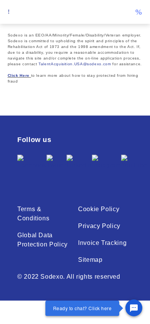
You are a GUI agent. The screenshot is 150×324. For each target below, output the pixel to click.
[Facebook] (32, 168)
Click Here (19, 75)
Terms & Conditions (33, 214)
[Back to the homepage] (75, 12)
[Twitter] (56, 168)
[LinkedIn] (79, 168)
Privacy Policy (99, 226)
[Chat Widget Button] (133, 307)
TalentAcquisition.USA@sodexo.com (74, 64)
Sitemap (90, 259)
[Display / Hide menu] (9, 12)
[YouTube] (134, 168)
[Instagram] (106, 168)
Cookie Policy (98, 209)
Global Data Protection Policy (42, 240)
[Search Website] (138, 12)
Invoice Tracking (102, 243)
